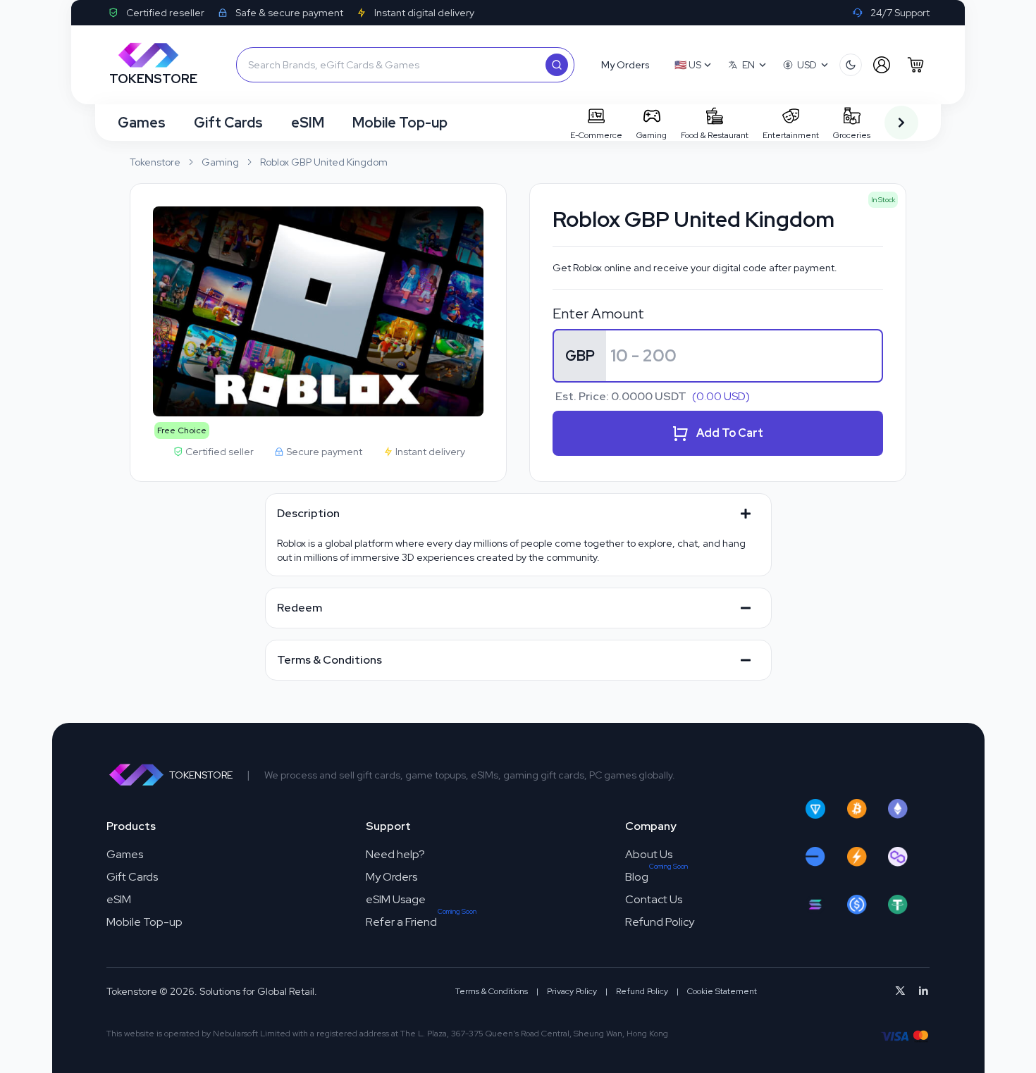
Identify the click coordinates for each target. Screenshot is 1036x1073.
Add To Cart (729, 433)
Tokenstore (155, 162)
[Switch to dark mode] (850, 65)
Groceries (851, 135)
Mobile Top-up (400, 122)
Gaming (651, 135)
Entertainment (791, 135)
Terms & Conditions (491, 991)
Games (142, 122)
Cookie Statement (722, 991)
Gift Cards (228, 122)
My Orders (391, 876)
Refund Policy (659, 921)
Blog (636, 876)
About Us (648, 854)
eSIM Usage (396, 899)
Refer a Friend (401, 921)
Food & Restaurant (714, 135)
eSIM (307, 122)
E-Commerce (596, 135)
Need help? (395, 854)
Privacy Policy (572, 991)
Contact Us (653, 899)
